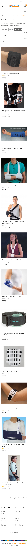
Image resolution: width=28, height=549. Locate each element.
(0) (8, 113)
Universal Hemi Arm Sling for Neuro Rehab (13, 185)
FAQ (16, 513)
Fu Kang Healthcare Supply (18, 543)
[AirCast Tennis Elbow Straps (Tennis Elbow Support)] (14, 318)
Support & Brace (10, 15)
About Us (17, 511)
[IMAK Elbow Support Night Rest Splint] (14, 134)
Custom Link (4, 520)
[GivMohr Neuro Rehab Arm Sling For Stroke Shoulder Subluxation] (14, 468)
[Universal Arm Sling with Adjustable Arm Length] (14, 430)
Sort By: (25, 32)
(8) (8, 486)
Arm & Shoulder (20, 15)
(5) (8, 410)
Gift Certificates (5, 513)
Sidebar (5, 29)
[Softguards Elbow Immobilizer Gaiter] (14, 357)
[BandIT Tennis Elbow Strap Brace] (14, 393)
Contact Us (18, 520)
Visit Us (17, 518)
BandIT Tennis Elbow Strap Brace (11, 408)
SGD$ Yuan (23, 1)
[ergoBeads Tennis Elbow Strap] (14, 59)
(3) (8, 75)
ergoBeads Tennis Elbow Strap (10, 73)
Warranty (17, 516)
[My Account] (16, 1)
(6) (8, 336)
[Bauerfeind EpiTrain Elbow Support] (14, 282)
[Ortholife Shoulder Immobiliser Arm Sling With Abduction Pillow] (14, 207)
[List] (18, 29)
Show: (25, 38)
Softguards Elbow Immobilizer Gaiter (12, 371)
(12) (8, 448)
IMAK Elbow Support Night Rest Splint (12, 148)
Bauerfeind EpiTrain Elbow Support (11, 296)
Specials (3, 518)
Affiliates (3, 516)
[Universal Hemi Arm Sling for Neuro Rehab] (14, 170)
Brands (3, 511)
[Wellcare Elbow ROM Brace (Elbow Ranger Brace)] (14, 95)
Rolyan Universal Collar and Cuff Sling (12, 260)
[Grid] (15, 29)
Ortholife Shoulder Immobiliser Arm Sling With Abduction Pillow (13, 222)
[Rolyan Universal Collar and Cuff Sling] (14, 245)
